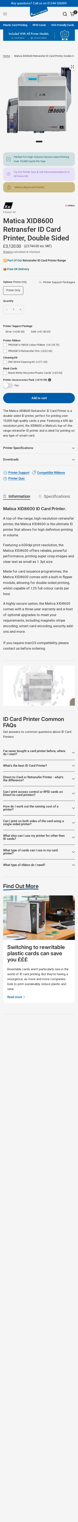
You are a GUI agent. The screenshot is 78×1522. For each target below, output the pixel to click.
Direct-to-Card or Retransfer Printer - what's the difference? (33, 778)
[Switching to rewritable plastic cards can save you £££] (39, 917)
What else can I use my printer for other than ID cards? (34, 837)
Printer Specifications (18, 448)
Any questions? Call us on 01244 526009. (39, 3)
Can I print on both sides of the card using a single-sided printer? (33, 822)
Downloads (11, 459)
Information (19, 496)
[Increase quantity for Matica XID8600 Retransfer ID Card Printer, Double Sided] (20, 309)
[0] (71, 14)
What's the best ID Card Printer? (25, 765)
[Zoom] (72, 67)
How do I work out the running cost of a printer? (30, 808)
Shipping (8, 252)
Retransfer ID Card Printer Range (44, 260)
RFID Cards (39, 25)
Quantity (8, 300)
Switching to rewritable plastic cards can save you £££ (36, 953)
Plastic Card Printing (15, 25)
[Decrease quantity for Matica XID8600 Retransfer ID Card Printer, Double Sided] (6, 309)
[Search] (64, 14)
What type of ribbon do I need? (24, 865)
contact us (11, 648)
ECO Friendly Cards (62, 25)
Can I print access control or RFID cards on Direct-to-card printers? (33, 793)
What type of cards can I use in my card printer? (30, 851)
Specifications (57, 496)
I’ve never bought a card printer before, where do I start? (34, 752)
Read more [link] (14, 997)
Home (6, 56)
